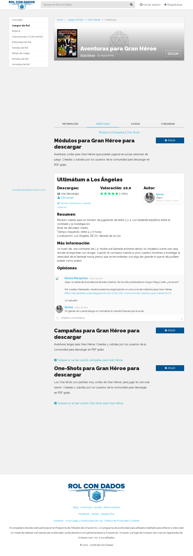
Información (70, 124)
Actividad (17, 19)
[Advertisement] (28, 126)
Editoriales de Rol (21, 42)
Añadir (171, 140)
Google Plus (107, 513)
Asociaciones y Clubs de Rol (27, 36)
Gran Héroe (94, 19)
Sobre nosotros (111, 507)
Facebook (84, 513)
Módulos (104, 132)
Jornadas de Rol (21, 64)
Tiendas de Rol (20, 47)
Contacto (58, 520)
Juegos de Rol (21, 25)
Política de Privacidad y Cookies (122, 520)
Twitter (95, 513)
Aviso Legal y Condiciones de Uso (84, 520)
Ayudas (135, 124)
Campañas (118, 132)
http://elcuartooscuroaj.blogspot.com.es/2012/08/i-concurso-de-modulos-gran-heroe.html (117, 293)
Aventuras (103, 124)
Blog (75, 507)
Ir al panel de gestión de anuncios (28, 190)
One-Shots (133, 132)
